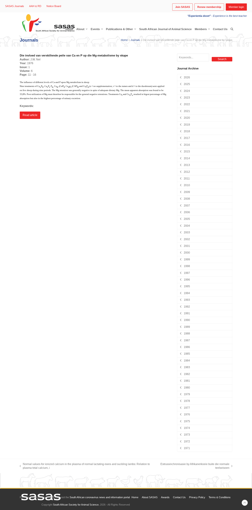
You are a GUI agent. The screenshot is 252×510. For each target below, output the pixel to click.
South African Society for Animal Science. (76, 504)
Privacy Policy (197, 497)
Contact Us (179, 497)
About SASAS (150, 497)
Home (124, 40)
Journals (135, 40)
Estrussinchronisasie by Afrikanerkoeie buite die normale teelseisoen (193, 466)
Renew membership (209, 7)
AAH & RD (35, 6)
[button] (232, 29)
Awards (165, 497)
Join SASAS (182, 7)
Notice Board (53, 6)
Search (222, 59)
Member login (236, 7)
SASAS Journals (14, 6)
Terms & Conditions (220, 497)
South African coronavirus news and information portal (100, 497)
